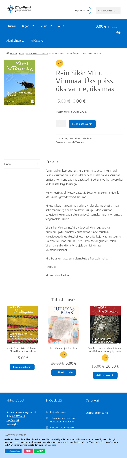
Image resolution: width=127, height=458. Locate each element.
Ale (65, 138)
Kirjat (25, 26)
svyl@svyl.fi (13, 420)
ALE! (61, 26)
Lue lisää (52, 444)
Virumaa (79, 141)
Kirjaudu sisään (82, 10)
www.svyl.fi (12, 424)
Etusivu (11, 26)
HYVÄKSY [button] (39, 451)
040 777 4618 (18, 416)
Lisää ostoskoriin (82, 124)
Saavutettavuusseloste (62, 427)
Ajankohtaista (15, 40)
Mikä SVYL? (38, 40)
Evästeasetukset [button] (13, 451)
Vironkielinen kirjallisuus (37, 53)
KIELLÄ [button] (28, 451)
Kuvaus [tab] (7, 163)
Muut (43, 26)
